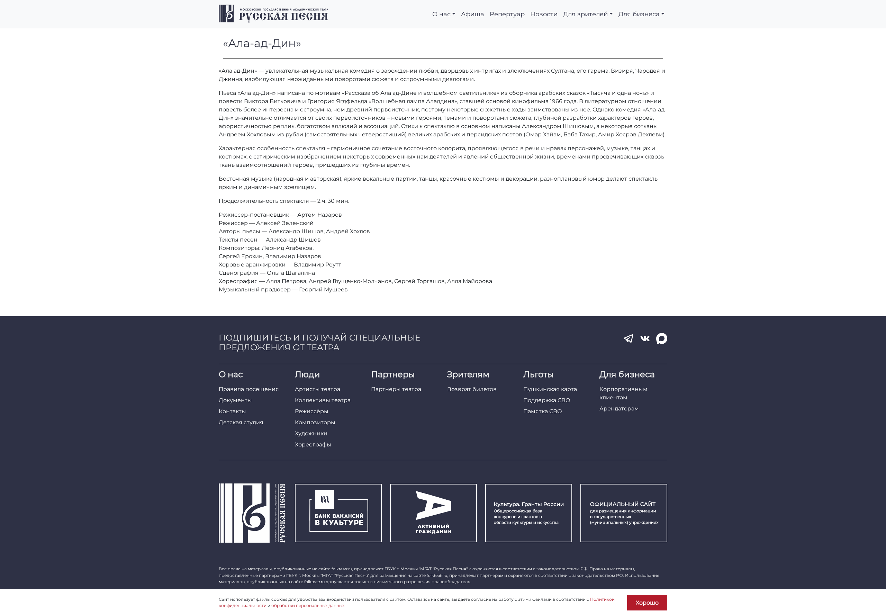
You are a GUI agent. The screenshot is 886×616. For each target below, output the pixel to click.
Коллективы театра (323, 400)
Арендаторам (619, 408)
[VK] (645, 338)
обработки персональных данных (307, 605)
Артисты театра (317, 389)
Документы (235, 400)
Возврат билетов (472, 389)
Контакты (232, 411)
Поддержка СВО (546, 400)
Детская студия (241, 422)
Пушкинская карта (550, 389)
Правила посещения (249, 389)
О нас (441, 14)
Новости (544, 14)
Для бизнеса (639, 14)
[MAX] (661, 338)
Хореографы (313, 444)
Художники (311, 433)
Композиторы (315, 422)
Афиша (472, 14)
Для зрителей (585, 14)
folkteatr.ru (342, 569)
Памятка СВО (542, 411)
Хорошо (647, 602)
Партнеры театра (396, 389)
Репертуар (507, 14)
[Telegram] (628, 338)
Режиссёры (311, 411)
